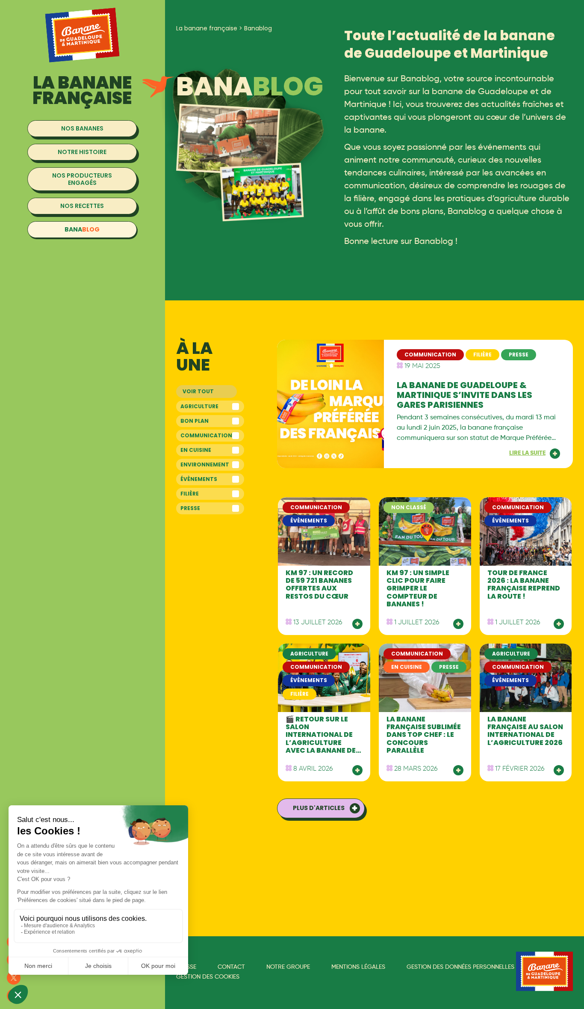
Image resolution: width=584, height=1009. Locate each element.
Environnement (204, 464)
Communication (206, 435)
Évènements (198, 479)
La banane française (206, 28)
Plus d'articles (319, 808)
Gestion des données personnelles (460, 967)
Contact (231, 967)
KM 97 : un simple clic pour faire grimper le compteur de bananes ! (417, 588)
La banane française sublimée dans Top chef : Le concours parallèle (423, 735)
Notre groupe (288, 967)
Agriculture (199, 406)
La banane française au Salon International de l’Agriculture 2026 (525, 731)
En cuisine (195, 450)
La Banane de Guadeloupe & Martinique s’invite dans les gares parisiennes (464, 395)
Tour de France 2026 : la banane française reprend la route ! (523, 584)
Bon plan (194, 420)
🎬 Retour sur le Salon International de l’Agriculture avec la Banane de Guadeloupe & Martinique (321, 742)
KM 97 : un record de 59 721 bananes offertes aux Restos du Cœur (319, 584)
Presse (190, 508)
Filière (189, 493)
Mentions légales (358, 967)
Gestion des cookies (207, 977)
